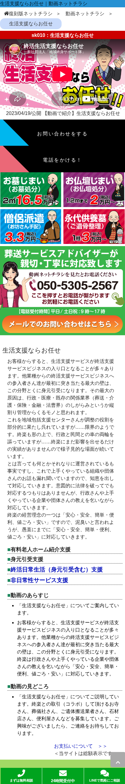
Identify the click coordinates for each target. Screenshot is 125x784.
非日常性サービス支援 (39, 580)
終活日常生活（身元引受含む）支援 (57, 569)
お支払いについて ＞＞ (80, 746)
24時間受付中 (63, 781)
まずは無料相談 (21, 780)
